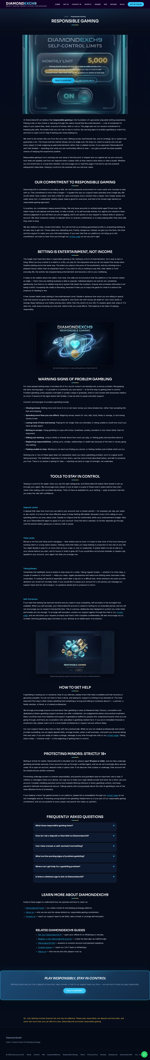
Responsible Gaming (70, 1055)
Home (57, 4)
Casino (98, 4)
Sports (88, 4)
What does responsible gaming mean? (54, 825)
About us (30, 912)
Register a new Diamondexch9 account (55, 939)
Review (113, 4)
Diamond (26, 4)
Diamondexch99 (126, 1055)
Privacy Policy (92, 1055)
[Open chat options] (144, 1054)
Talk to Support (63, 80)
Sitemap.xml (112, 1055)
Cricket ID (76, 4)
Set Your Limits (86, 80)
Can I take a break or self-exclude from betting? (59, 846)
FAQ (43, 1055)
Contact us (30, 916)
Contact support (45, 947)
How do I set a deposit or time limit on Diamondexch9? (62, 836)
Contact (37, 1055)
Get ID (66, 4)
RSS (136, 1055)
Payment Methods (53, 1055)
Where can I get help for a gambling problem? (57, 866)
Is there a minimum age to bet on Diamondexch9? (59, 877)
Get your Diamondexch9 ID (49, 935)
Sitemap (103, 1055)
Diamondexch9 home (35, 908)
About (29, 1055)
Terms (82, 1055)
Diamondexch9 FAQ (46, 943)
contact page (75, 236)
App (105, 4)
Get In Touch (136, 4)
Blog (122, 4)
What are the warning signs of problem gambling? (60, 856)
